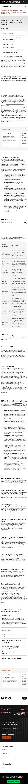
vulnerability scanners (21, 572)
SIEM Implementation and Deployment (12, 50)
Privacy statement (13, 778)
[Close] (25, 775)
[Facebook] (2, 698)
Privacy (3, 767)
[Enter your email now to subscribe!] (14, 729)
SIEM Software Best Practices (10, 52)
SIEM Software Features (9, 44)
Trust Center (4, 769)
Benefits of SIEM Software (9, 42)
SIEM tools (3, 480)
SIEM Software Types (8, 47)
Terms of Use (4, 771)
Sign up (5, 737)
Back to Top (24, 698)
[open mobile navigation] (25, 6)
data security (15, 355)
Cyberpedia (4, 10)
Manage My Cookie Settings (13, 781)
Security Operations (13, 10)
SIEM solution (18, 403)
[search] (22, 6)
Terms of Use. (11, 734)
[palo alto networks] (6, 6)
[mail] (9, 698)
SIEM (20, 10)
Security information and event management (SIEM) (13, 107)
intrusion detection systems (7, 572)
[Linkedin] (6, 698)
